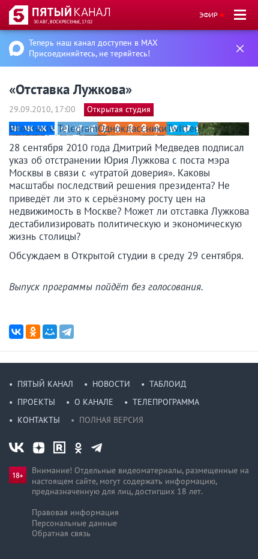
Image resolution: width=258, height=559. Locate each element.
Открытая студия (119, 109)
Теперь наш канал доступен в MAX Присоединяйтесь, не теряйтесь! (93, 48)
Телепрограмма (166, 401)
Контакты (38, 419)
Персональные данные (74, 523)
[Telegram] (66, 331)
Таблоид (167, 383)
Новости (111, 383)
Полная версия (111, 419)
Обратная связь (61, 533)
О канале (93, 401)
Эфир (208, 14)
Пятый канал (45, 383)
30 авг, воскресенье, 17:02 (63, 22)
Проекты (36, 401)
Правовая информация (75, 512)
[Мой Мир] (50, 331)
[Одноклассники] (33, 331)
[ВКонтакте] (16, 331)
